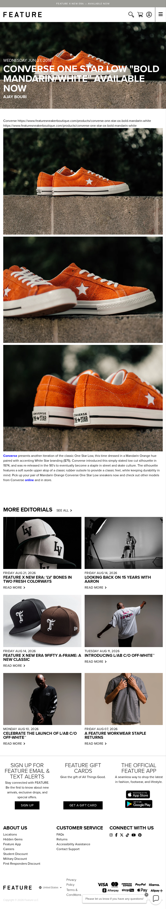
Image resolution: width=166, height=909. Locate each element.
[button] (156, 899)
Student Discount (15, 854)
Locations (10, 834)
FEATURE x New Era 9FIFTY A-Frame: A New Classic (42, 658)
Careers (8, 849)
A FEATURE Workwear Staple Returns (115, 735)
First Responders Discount (21, 864)
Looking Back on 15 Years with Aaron (118, 579)
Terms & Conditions (73, 892)
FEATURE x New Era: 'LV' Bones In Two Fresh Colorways (37, 579)
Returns (61, 839)
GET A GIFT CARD (83, 805)
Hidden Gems (12, 839)
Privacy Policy (71, 882)
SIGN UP (27, 805)
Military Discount (15, 859)
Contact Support (68, 849)
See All (62, 510)
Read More (12, 588)
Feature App (12, 844)
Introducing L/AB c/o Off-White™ (119, 656)
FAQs (60, 834)
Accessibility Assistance (73, 844)
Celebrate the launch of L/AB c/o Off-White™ (40, 735)
